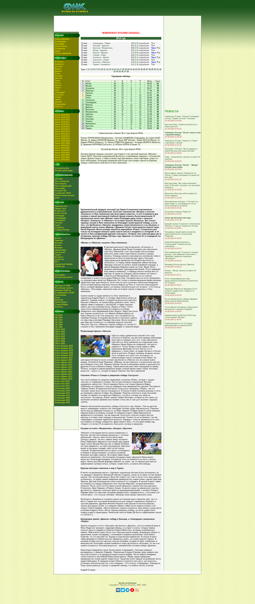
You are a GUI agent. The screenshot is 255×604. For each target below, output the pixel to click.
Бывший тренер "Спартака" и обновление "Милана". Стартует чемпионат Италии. (182, 225)
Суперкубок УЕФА (63, 193)
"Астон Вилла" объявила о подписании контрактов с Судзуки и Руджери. (181, 308)
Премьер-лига (61, 206)
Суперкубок (60, 48)
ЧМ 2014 (58, 320)
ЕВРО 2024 (60, 329)
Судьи (57, 51)
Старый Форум (61, 304)
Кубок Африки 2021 (63, 365)
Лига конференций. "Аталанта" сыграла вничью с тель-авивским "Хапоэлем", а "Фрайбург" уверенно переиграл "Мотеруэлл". (181, 255)
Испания (58, 243)
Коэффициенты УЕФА (65, 293)
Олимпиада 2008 (62, 398)
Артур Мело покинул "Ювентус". (178, 212)
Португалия (60, 252)
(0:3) (134, 62)
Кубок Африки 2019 (63, 367)
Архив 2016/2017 (62, 122)
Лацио (57, 80)
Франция (58, 247)
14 (112, 69)
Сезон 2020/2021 (62, 39)
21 (131, 69)
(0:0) (134, 48)
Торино (58, 99)
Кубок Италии (61, 46)
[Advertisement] (108, 23)
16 (118, 69)
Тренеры (58, 223)
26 (144, 69)
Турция (58, 255)
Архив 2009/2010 (62, 138)
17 (120, 69)
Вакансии (59, 300)
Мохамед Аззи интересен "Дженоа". (180, 265)
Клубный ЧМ (60, 191)
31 (158, 69)
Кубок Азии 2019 (62, 383)
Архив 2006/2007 (62, 145)
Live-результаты (62, 168)
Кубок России (61, 213)
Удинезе (58, 102)
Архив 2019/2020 (62, 115)
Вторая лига (60, 211)
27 (147, 69)
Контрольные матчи (63, 277)
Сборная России (62, 230)
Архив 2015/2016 (62, 124)
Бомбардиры (60, 41)
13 (110, 69)
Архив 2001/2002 (62, 157)
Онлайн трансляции (63, 170)
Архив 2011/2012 (62, 134)
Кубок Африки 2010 (63, 379)
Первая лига (60, 208)
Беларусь (59, 257)
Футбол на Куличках (128, 583)
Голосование (60, 295)
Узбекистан (60, 266)
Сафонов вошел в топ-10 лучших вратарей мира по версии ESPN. (179, 324)
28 (150, 69)
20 (128, 69)
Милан (58, 83)
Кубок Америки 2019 (64, 350)
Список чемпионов (63, 53)
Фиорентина (60, 104)
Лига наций (60, 188)
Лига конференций (63, 186)
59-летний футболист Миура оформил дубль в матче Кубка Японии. (181, 300)
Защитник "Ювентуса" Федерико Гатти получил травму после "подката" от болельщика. (181, 291)
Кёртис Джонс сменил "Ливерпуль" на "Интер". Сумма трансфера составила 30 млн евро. (182, 175)
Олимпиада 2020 (62, 391)
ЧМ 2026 (58, 179)
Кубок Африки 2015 (63, 372)
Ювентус (59, 106)
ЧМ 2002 (58, 327)
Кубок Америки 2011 (64, 358)
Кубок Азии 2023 (62, 381)
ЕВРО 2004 (60, 341)
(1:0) (134, 60)
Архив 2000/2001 (62, 160)
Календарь (59, 44)
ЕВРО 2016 (60, 334)
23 (136, 69)
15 (115, 69)
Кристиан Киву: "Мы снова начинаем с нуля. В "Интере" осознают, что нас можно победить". (182, 185)
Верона (58, 69)
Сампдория (60, 92)
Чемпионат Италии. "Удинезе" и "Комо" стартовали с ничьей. (181, 142)
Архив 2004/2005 (62, 150)
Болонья (58, 66)
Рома (57, 90)
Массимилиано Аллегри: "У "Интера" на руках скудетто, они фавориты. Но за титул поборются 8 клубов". (181, 204)
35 (120, 71)
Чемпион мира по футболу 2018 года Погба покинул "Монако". (180, 316)
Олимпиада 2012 (62, 395)
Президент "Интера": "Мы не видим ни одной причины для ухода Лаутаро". (181, 150)
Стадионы (59, 227)
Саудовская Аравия (63, 264)
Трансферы (60, 275)
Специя (58, 97)
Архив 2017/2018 (62, 120)
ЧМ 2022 (58, 315)
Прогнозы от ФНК (62, 285)
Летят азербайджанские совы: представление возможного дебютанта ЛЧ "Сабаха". (181, 281)
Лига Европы (60, 183)
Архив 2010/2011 (62, 136)
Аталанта (59, 62)
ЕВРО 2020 (60, 332)
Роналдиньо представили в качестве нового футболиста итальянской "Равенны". (180, 234)
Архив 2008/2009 (62, 141)
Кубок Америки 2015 (64, 355)
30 (155, 69)
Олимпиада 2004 (62, 400)
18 (123, 69)
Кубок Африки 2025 (63, 360)
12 (107, 69)
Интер (57, 73)
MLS (57, 262)
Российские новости (64, 288)
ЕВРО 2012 (60, 336)
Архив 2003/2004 (62, 153)
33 (114, 71)
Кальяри (58, 76)
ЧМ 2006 (58, 325)
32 (160, 69)
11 (105, 69)
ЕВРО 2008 (60, 339)
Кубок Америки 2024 (64, 346)
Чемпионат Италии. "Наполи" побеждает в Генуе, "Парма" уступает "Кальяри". (182, 117)
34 (117, 71)
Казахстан (59, 259)
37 (125, 71)
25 (142, 69)
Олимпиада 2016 (62, 393)
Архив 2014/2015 (62, 127)
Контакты (59, 307)
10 (102, 69)
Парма (58, 88)
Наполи (58, 85)
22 (134, 69)
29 (152, 69)
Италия (58, 245)
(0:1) (134, 46)
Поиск (57, 297)
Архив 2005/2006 (62, 148)
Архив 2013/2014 (62, 129)
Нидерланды (60, 250)
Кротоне (58, 78)
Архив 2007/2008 (62, 143)
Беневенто (59, 64)
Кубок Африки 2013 (63, 374)
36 (122, 71)
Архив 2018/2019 (62, 117)
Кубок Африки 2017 (63, 369)
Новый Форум (61, 302)
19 (126, 69)
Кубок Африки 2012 (63, 376)
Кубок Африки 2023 (63, 362)
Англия (58, 238)
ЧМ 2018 (58, 317)
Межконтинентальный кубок (64, 196)
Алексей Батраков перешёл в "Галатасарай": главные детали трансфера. (178, 244)
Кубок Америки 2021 (64, 348)
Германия (59, 240)
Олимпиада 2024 (62, 388)
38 (128, 71)
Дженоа (58, 71)
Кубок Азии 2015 (62, 386)
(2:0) (134, 43)
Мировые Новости (63, 290)
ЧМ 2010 (58, 322)
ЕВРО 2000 (60, 343)
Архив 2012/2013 (62, 131)
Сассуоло (59, 95)
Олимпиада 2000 (62, 402)
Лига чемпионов (62, 181)
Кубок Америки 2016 (64, 353)
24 (139, 69)
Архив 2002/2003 (62, 155)
